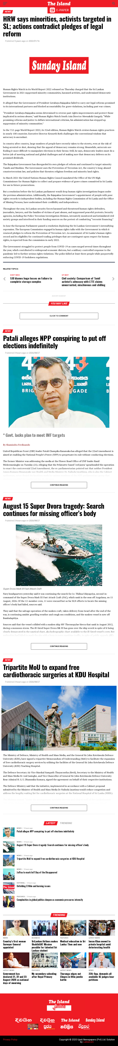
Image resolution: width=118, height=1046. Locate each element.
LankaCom (88, 1042)
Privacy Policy (10, 1039)
